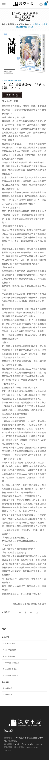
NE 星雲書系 (10, 656)
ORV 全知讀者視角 (12, 662)
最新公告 (5, 682)
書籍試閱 (11, 24)
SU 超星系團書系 (23, 24)
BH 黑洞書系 (10, 643)
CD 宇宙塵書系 (10, 650)
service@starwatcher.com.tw (28, 744)
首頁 (3, 24)
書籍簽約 (8, 688)
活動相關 (8, 694)
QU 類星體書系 (11, 669)
